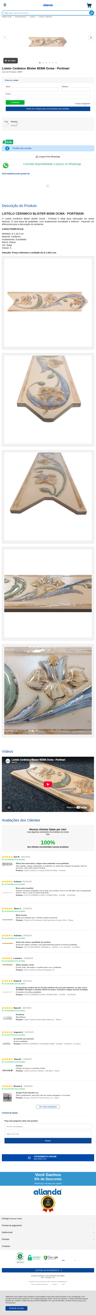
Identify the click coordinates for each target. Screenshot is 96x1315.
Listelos (33, 17)
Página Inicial (7, 17)
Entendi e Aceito (16, 1308)
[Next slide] (91, 37)
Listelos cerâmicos (45, 17)
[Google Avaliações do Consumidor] (69, 1257)
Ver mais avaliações (48, 1107)
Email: (8, 94)
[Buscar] (91, 13)
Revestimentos (20, 17)
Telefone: (65, 86)
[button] (39, 62)
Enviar (48, 1141)
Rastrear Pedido (16, 1219)
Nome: (8, 86)
